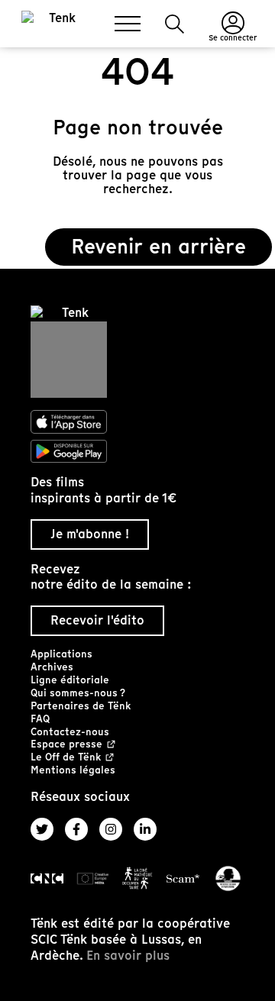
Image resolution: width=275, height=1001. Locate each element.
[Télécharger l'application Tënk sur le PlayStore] (137, 451)
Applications (61, 654)
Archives (52, 667)
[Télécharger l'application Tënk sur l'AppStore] (137, 422)
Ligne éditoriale (70, 680)
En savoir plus (128, 955)
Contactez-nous (70, 732)
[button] (174, 24)
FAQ (40, 719)
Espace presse (66, 744)
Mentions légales (73, 770)
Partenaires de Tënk (81, 706)
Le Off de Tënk (66, 757)
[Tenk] (137, 351)
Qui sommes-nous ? (78, 693)
